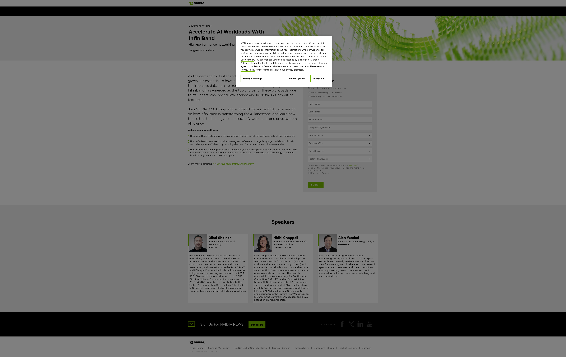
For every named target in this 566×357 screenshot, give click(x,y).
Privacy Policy (248, 69)
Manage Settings (252, 78)
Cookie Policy (247, 59)
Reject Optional (297, 78)
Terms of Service (262, 66)
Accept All (318, 78)
